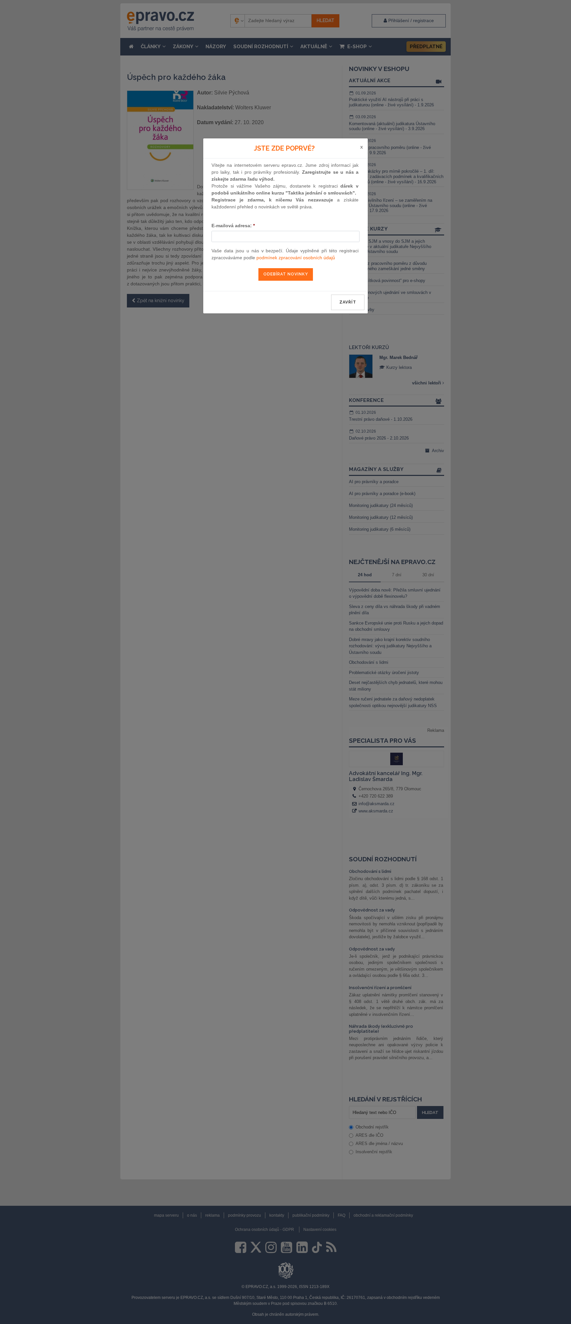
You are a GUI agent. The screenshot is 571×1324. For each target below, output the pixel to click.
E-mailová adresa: (233, 225)
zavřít (347, 302)
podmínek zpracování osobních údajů (295, 257)
